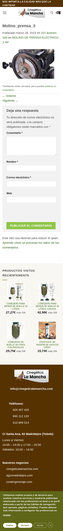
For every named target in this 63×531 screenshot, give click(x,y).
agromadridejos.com (19, 475)
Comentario (14, 132)
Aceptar (9, 525)
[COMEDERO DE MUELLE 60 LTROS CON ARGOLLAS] (15, 330)
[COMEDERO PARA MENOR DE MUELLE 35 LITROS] (15, 291)
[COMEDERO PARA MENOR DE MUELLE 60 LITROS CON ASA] (47, 291)
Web (9, 193)
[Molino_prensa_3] (28, 63)
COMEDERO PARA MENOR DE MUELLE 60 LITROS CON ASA (47, 306)
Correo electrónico (18, 177)
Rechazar (25, 525)
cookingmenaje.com (19, 482)
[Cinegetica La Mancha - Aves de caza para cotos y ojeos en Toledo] (31, 13)
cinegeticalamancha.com (22, 469)
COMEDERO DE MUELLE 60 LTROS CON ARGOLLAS (15, 345)
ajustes (7, 515)
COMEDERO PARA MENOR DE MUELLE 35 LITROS (15, 306)
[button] (4, 12)
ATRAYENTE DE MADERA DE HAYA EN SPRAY (47, 345)
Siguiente (10, 100)
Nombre (12, 161)
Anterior (9, 96)
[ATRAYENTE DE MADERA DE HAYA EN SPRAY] (47, 330)
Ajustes (40, 525)
